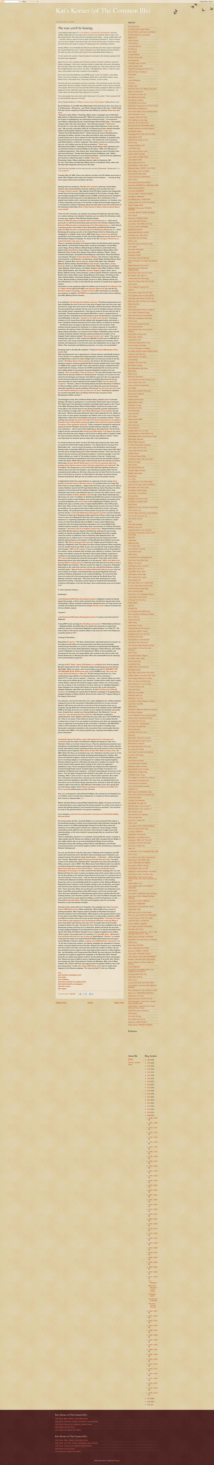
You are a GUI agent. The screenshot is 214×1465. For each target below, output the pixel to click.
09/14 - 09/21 (153, 1190)
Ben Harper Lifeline (134, 670)
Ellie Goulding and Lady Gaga (137, 120)
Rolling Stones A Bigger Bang (137, 772)
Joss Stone (132, 479)
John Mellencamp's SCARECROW (139, 199)
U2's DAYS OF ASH (134, 1016)
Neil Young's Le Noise (135, 519)
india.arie (131, 605)
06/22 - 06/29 (153, 1248)
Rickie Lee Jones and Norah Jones (139, 681)
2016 (149, 1091)
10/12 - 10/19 (153, 1171)
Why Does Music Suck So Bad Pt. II (140, 809)
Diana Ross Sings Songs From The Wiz (141, 281)
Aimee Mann (132, 74)
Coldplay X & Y (133, 789)
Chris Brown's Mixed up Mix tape (138, 258)
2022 (149, 1072)
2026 (149, 1060)
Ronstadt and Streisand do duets (138, 324)
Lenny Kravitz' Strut (134, 340)
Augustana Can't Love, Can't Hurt (139, 634)
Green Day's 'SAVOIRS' (135, 945)
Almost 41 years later (135, 817)
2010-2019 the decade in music (138, 140)
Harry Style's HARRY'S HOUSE (138, 866)
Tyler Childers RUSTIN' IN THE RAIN (140, 926)
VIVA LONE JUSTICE (135, 977)
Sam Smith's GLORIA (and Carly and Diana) (142, 893)
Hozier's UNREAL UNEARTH (137, 924)
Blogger (117, 1460)
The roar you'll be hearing (152, 1299)
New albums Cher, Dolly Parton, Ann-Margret (142, 939)
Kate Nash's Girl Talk (135, 408)
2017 (149, 1087)
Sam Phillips (132, 388)
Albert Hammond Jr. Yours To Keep (139, 684)
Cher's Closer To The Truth (136, 382)
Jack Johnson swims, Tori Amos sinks (140, 874)
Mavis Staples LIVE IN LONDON (138, 171)
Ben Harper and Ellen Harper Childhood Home (143, 351)
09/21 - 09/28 (153, 1185)
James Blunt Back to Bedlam (137, 763)
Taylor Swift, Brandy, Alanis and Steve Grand (142, 111)
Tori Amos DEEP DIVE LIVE (137, 974)
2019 (149, 1081)
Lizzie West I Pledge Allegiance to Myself (141, 701)
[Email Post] (79, 994)
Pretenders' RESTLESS (136, 929)
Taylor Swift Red (133, 414)
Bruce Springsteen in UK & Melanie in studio (142, 990)
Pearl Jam (131, 735)
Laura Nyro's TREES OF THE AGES (140, 840)
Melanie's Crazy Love (135, 527)
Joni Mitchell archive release (137, 103)
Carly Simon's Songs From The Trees (140, 293)
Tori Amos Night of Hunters (137, 470)
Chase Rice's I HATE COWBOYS (139, 901)
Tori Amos (131, 83)
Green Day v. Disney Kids (136, 820)
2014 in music (132, 321)
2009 (149, 1112)
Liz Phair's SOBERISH (135, 832)
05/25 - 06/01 (153, 1267)
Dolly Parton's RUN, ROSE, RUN (138, 860)
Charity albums (133, 603)
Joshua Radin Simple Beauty (137, 597)
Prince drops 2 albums (135, 337)
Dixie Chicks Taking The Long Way (139, 738)
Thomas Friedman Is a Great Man (139, 35)
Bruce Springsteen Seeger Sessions (140, 741)
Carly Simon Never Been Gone (138, 560)
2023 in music (132, 942)
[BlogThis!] (86, 994)
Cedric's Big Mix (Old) (135, 66)
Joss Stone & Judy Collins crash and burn (141, 857)
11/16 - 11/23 (153, 1147)
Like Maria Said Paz (134, 46)
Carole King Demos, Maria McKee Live (140, 433)
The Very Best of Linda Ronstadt (138, 640)
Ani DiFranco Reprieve (135, 712)
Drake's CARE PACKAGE (136, 154)
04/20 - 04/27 (153, 1321)
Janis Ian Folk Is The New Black (138, 724)
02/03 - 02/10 (153, 1373)
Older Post (119, 1003)
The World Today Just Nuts (137, 63)
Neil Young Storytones (135, 327)
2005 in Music (132, 758)
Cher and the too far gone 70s (137, 516)
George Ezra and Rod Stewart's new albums (142, 871)
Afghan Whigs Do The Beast (137, 357)
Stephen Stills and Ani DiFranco (138, 667)
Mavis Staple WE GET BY (136, 163)
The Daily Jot (132, 49)
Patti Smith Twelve (134, 690)
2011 (149, 1106)
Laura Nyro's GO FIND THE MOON (139, 843)
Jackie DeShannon (134, 80)
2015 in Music (132, 284)
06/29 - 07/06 (153, 1243)
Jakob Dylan (132, 540)
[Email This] (84, 994)
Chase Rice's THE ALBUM (136, 834)
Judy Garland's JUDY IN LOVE (138, 868)
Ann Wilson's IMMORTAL (136, 197)
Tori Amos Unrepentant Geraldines (139, 348)
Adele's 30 (131, 848)
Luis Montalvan (152, 1282)
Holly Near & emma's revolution (138, 566)
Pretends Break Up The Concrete (139, 628)
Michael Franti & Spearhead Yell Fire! (140, 718)
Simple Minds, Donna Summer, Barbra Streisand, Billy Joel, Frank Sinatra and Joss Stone (142, 878)
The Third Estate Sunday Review (138, 29)
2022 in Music (132, 891)
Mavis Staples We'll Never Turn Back (140, 678)
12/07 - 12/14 (153, 1132)
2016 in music (132, 241)
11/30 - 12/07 (153, 1137)
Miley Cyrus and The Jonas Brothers (140, 912)
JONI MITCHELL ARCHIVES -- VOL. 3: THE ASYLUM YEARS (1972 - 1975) (142, 933)
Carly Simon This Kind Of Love (138, 642)
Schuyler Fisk (132, 608)
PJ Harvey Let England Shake (138, 501)
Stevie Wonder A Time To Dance (138, 769)
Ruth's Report (132, 52)
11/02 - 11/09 (153, 1156)
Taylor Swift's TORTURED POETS (139, 954)
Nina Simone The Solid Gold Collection (140, 752)
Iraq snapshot (63, 171)
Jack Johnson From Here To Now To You (141, 379)
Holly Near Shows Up (135, 695)
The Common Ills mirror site (137, 94)
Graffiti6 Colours (133, 453)
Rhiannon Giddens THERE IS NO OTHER (141, 168)
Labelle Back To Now (135, 625)
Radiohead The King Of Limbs (138, 499)
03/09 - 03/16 (153, 1349)
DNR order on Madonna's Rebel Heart (140, 318)
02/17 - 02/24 (153, 1364)
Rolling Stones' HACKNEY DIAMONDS (140, 937)
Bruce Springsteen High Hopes (138, 368)
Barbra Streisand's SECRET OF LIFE (140, 999)
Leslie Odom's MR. (134, 148)
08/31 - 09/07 (153, 1200)
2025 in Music (132, 1013)
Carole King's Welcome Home (137, 450)
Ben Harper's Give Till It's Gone (138, 487)
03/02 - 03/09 (153, 1354)
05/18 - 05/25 (153, 1272)
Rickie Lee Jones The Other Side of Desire (142, 301)
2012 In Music (132, 416)
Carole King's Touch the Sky (137, 448)
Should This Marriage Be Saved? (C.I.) (140, 69)
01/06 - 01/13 (153, 1393)
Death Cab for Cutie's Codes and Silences (141, 485)
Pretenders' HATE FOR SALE (137, 117)
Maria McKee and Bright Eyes (138, 108)
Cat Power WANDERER (136, 191)
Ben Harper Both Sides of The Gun (139, 746)
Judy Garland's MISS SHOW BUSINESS (141, 826)
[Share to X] (88, 994)
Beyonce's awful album (135, 377)
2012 (149, 1103)
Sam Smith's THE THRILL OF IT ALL (140, 224)
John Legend (132, 247)
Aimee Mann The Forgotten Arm (138, 780)
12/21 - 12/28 (153, 1123)
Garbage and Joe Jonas (136, 996)
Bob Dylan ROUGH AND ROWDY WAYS (141, 126)
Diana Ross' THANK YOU (136, 846)
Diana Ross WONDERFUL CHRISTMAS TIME (143, 185)
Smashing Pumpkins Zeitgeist (138, 655)
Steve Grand (132, 307)
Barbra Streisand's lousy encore (138, 265)
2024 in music (132, 980)
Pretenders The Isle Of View (137, 362)
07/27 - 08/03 (153, 1224)
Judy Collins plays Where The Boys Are (141, 298)
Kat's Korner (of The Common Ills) (103, 10)
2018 (149, 1084)
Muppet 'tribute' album (135, 473)
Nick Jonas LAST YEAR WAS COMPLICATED (138, 269)
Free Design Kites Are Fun (136, 721)
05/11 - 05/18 (153, 1277)
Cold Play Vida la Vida (135, 637)
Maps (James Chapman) (136, 394)
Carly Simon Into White (135, 704)
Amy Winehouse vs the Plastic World (140, 482)
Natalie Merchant (133, 543)
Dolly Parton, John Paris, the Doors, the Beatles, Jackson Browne (76, 1421)
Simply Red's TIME (134, 909)
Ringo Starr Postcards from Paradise (140, 315)
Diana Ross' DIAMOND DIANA (138, 218)
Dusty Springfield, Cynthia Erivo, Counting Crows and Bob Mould (141, 1002)
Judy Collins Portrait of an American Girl (141, 795)
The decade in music (135, 551)
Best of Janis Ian (133, 617)
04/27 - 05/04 (153, 1316)
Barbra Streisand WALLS (136, 188)
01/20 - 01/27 (153, 1383)
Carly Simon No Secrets (136, 761)
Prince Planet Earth (134, 661)
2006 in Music (132, 706)
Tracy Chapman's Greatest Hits (138, 287)
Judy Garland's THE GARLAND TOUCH (141, 907)
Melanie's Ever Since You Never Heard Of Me (143, 507)
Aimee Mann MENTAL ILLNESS (138, 232)
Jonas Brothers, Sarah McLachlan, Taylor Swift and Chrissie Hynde (141, 1007)
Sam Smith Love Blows (135, 100)
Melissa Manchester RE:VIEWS (138, 948)
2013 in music (132, 374)
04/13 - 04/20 (153, 1325)
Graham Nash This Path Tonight (138, 278)
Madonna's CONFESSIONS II (137, 1022)
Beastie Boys (132, 476)
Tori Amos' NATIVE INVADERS (138, 227)
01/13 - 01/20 (153, 1388)
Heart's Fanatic (133, 422)
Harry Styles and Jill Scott (136, 1019)
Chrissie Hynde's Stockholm (137, 345)
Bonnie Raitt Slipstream (135, 439)
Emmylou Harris (133, 496)
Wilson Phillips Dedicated (136, 442)
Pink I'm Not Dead (134, 729)
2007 (149, 1398)
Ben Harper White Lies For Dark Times (140, 583)
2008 (149, 1115)
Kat (131, 1059)
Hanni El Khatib (133, 396)
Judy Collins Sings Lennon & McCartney (141, 672)
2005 (149, 1405)
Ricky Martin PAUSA (135, 131)
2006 (149, 1401)
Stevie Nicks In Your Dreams (137, 493)
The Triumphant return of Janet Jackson (141, 295)
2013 (149, 1100)
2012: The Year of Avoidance (137, 72)
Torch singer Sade (134, 546)
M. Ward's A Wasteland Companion (139, 445)
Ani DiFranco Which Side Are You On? (140, 459)
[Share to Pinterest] (92, 994)
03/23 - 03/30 (153, 1340)
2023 (149, 1069)
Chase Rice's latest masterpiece (138, 1011)
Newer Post (61, 1003)
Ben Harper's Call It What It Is (137, 275)
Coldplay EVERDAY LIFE (136, 145)
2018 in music (132, 179)
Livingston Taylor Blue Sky (136, 354)
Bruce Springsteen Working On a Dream (141, 614)
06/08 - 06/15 (153, 1257)
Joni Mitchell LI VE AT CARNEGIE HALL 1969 (143, 851)
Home (90, 1003)
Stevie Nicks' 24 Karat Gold (137, 334)
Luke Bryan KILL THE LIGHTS (138, 235)
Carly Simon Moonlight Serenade (138, 786)
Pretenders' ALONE (134, 255)
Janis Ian (131, 77)
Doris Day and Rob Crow (136, 467)
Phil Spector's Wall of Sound (137, 490)
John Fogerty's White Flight (137, 574)
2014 (149, 1097)
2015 (149, 1094)
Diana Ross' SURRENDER (136, 904)
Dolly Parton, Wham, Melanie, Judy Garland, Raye (71, 1418)
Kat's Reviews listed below (136, 97)
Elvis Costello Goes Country (137, 577)
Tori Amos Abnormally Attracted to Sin (140, 586)
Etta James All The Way (136, 749)
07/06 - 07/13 (153, 1238)
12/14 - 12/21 (153, 1127)
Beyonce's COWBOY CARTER (138, 951)
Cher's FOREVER (134, 967)
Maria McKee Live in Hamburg (138, 814)
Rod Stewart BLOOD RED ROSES (139, 182)
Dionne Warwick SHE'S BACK (138, 165)
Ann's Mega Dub (133, 60)
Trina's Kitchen (133, 43)
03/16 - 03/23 (153, 1345)
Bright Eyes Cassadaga (135, 692)
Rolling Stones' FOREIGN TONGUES (140, 1025)
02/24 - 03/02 (153, 1359)
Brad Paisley (132, 371)
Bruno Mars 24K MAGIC (136, 249)
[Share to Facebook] (90, 994)
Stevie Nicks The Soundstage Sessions (141, 594)
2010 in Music (132, 504)
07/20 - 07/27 (153, 1229)
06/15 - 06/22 (153, 1252)
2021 (149, 1075)
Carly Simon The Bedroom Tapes (139, 312)
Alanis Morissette (133, 425)
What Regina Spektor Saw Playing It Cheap (142, 436)
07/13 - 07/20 (153, 1233)
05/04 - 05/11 (153, 1311)
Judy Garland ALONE (135, 160)
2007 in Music (132, 653)
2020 (149, 1078)
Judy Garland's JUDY (135, 137)
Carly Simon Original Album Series (139, 343)
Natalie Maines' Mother (135, 402)
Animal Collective (133, 428)
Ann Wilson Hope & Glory (136, 658)
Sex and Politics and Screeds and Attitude (141, 32)
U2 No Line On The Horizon (137, 600)
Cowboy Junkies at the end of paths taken (141, 675)
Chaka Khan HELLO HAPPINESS (139, 177)
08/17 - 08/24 (153, 1209)
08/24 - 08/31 (153, 1204)
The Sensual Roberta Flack (137, 456)
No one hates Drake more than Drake (140, 273)
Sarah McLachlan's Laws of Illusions (140, 530)
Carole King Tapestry (135, 797)
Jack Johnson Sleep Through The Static (141, 645)
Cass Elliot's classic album (137, 571)
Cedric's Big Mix (133, 40)
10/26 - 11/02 (153, 1161)
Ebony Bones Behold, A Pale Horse (139, 391)
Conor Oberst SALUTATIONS (137, 238)
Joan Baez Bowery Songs (136, 775)
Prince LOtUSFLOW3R (135, 591)
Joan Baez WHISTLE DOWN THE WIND (141, 212)
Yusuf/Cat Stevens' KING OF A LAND (140, 918)
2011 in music (132, 465)
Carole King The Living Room (137, 783)
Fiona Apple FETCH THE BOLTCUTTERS (141, 134)
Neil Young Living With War (137, 726)
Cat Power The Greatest (136, 755)
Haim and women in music (136, 114)
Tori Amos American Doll (136, 687)
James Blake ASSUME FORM (138, 157)
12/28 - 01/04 (153, 1118)
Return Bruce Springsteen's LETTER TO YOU (143, 106)
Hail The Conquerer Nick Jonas (138, 829)
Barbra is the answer (134, 563)
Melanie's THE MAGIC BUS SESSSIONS (141, 959)
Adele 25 (131, 290)
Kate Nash (131, 537)
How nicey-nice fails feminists (152, 1305)
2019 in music (132, 143)
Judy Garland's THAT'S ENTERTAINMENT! (142, 957)
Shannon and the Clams (136, 399)
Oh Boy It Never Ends (135, 57)
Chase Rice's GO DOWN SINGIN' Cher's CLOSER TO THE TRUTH (141, 970)
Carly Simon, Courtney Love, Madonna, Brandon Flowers (73, 1424)
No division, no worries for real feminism (95, 32)
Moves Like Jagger (134, 462)
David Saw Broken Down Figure (138, 588)
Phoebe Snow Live (134, 620)
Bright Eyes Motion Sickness (137, 766)
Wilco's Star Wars (134, 304)
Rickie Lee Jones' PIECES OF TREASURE (142, 915)
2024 (149, 1066)
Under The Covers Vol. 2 (136, 569)
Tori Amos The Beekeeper (136, 800)
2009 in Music (132, 554)
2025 (149, 1063)
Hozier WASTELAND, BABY (137, 174)
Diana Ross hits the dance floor (138, 123)
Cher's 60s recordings (135, 524)
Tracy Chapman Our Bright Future (139, 611)
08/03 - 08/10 (153, 1219)
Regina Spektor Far (134, 580)
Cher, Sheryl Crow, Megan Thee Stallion (68, 1430)
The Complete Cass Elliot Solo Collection (141, 777)
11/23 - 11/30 (153, 1142)
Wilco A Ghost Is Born (135, 812)
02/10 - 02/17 (153, 1369)
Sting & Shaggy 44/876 (135, 205)
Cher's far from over (134, 510)
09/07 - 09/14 (153, 1195)
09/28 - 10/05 (153, 1180)
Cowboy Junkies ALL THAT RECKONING (141, 202)
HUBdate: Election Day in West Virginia (90, 102)
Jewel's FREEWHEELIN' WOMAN (139, 863)
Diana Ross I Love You (135, 698)
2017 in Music (132, 215)
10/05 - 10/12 (153, 1176)
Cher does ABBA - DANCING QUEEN (140, 194)
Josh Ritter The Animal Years (137, 732)
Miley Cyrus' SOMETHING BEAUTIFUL (141, 993)
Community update (152, 1295)
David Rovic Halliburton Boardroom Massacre (142, 709)
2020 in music (132, 823)
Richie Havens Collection (136, 743)
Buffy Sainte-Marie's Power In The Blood (141, 310)
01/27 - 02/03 (153, 1378)
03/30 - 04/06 (153, 1335)
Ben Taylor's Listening (135, 365)
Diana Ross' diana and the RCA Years (140, 244)
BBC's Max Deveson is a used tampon (152, 1288)
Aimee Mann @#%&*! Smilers (138, 631)
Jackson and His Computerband (138, 385)
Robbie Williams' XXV (135, 883)
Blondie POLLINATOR (135, 229)
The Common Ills (133, 26)
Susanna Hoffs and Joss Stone (138, 431)
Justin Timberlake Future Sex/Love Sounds (142, 715)
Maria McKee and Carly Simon (65, 1427)
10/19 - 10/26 (153, 1166)
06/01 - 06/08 (153, 1262)
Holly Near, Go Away (134, 405)
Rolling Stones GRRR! (135, 419)
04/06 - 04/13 (153, 1330)
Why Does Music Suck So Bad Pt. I (139, 806)
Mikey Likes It (132, 38)
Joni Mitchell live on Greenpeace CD (140, 557)
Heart (130, 521)
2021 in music (132, 854)
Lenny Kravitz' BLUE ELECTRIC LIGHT (141, 983)
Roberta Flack (132, 86)
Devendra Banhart (134, 411)
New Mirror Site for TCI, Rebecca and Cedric (142, 89)
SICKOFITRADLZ (134, 55)
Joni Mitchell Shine (134, 664)
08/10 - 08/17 (153, 1214)
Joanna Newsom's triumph (136, 549)
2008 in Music (132, 622)
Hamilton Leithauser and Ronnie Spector (141, 128)
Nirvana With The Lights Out (137, 803)
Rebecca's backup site (135, 92)
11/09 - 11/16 (153, 1151)
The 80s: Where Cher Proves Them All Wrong (143, 513)
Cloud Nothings (133, 360)
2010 (149, 1109)
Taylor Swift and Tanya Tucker (138, 151)
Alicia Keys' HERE (134, 252)
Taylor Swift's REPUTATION (137, 221)
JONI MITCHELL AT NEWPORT (138, 921)
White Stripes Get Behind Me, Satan (140, 792)
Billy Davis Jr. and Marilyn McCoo (139, 837)
